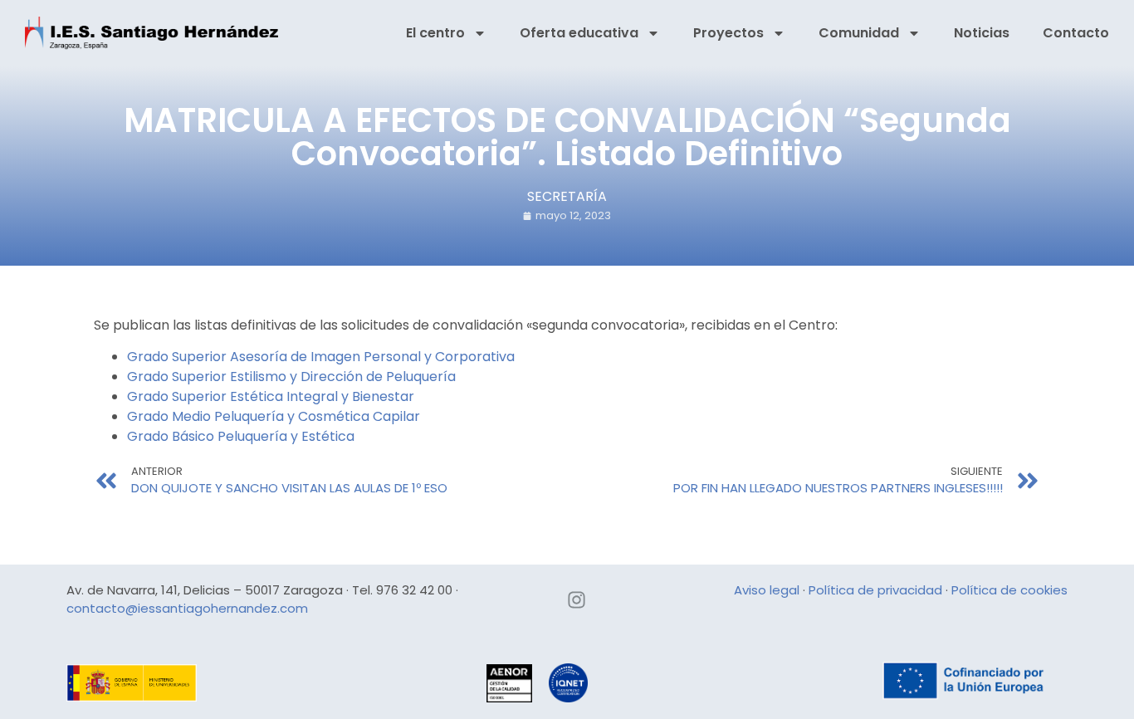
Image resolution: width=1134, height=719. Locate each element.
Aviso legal (766, 590)
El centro (435, 32)
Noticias (981, 32)
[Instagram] (577, 600)
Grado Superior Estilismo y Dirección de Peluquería (291, 376)
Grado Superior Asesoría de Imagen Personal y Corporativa (321, 356)
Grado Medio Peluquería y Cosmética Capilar (273, 416)
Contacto (1076, 32)
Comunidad (859, 32)
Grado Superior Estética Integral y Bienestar (270, 396)
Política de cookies (1009, 590)
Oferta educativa (579, 32)
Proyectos (728, 32)
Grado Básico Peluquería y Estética (240, 436)
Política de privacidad (875, 590)
